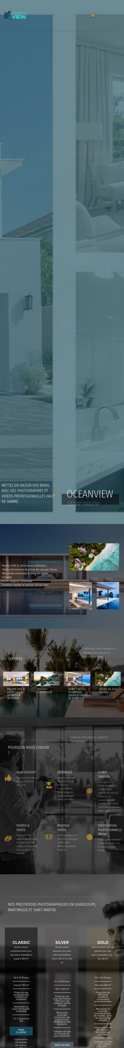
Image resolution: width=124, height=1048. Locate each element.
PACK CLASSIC (21, 1031)
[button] (93, 15)
